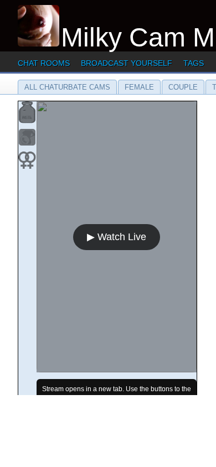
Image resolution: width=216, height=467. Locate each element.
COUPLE (183, 87)
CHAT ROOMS (44, 63)
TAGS (193, 63)
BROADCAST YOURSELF (126, 63)
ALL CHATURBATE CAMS (67, 87)
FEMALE (139, 87)
